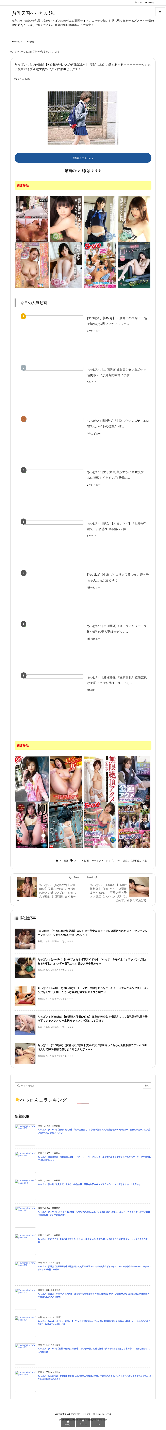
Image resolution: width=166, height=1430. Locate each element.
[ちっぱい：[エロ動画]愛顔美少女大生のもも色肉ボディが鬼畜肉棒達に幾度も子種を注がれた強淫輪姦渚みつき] (53, 389)
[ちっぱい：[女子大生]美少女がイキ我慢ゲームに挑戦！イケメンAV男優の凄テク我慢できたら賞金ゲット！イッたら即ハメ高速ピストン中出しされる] (53, 492)
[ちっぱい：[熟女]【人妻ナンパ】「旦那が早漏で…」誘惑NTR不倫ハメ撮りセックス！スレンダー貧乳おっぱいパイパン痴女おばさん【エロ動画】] (53, 543)
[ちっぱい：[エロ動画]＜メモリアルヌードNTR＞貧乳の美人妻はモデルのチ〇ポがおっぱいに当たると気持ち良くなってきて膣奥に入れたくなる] (53, 646)
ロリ (118, 860)
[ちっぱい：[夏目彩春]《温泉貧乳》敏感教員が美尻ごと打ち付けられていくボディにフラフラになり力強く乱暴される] (53, 697)
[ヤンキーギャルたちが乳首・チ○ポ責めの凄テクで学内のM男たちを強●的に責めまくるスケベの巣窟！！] (100, 265)
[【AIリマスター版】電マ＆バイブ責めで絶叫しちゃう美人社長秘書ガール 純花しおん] (32, 778)
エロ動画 (30, 42)
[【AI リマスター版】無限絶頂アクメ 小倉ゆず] (100, 778)
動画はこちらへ (83, 158)
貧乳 (145, 860)
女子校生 (135, 860)
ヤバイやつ (97, 860)
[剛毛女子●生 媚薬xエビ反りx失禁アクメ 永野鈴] (32, 825)
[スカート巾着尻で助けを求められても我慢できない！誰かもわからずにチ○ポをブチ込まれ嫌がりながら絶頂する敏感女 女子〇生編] (66, 825)
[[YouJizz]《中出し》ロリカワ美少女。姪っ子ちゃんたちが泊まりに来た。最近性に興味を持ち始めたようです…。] (53, 594)
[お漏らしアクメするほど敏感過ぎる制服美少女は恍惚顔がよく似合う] (100, 218)
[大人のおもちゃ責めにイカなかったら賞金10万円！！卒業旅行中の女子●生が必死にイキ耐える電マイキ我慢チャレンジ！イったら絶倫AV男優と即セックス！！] (134, 825)
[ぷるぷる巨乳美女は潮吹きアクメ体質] (134, 218)
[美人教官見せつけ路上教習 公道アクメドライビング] (134, 778)
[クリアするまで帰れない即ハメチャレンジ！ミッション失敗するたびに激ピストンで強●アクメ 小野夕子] (134, 265)
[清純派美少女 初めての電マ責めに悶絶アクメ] (66, 265)
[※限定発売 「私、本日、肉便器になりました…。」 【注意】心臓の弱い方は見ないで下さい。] (32, 218)
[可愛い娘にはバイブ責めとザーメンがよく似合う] (66, 218)
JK (75, 860)
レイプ (109, 860)
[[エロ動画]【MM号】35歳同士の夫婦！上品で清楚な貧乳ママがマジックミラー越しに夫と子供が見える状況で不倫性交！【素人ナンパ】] (53, 338)
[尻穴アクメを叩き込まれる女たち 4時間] (66, 778)
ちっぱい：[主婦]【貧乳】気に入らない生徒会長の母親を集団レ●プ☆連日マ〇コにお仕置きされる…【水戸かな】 (90, 1184)
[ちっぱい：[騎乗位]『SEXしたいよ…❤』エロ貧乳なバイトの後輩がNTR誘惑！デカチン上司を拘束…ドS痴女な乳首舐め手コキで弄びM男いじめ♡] (53, 441)
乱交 (125, 860)
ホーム (17, 42)
